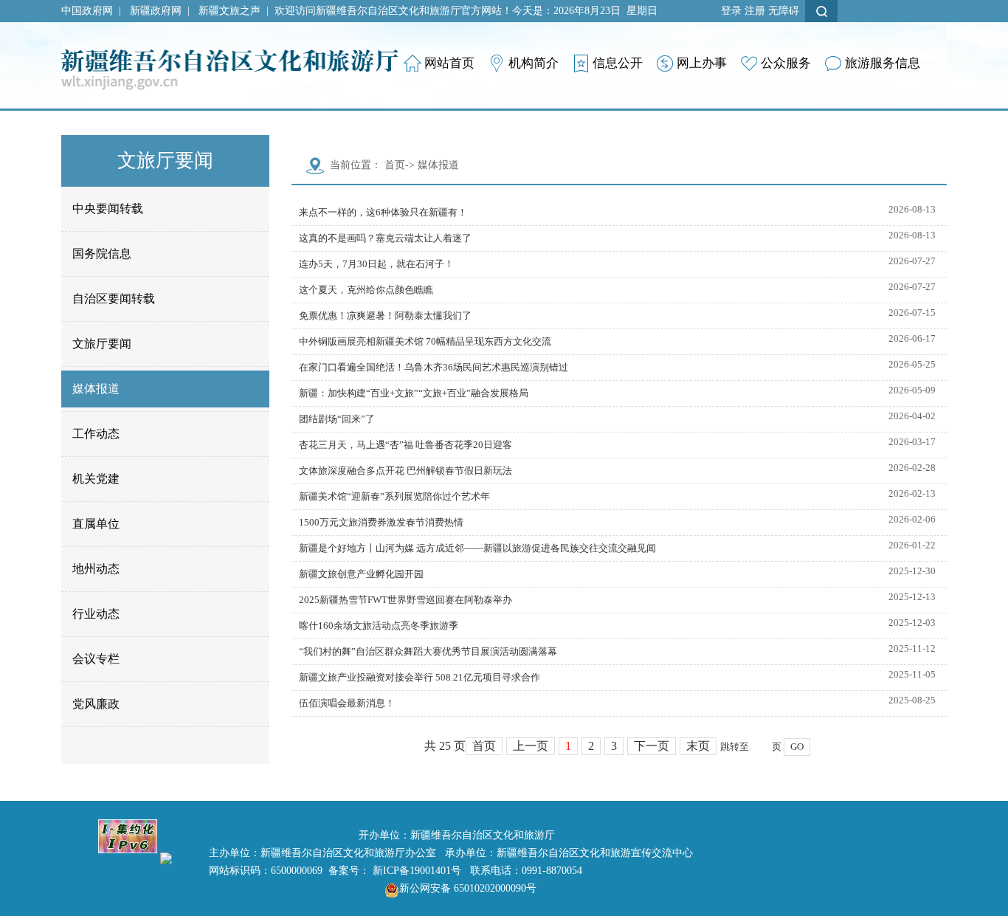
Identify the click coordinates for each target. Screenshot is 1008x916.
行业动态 (96, 613)
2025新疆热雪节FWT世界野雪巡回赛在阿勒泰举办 (405, 599)
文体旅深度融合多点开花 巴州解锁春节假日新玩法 (405, 470)
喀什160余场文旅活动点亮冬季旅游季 (378, 625)
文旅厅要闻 (101, 343)
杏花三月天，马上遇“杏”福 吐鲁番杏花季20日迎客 (405, 444)
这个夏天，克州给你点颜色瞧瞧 (366, 289)
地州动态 (96, 568)
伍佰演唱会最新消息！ (347, 703)
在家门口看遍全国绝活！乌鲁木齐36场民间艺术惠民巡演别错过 (433, 367)
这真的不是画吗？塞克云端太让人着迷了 (385, 238)
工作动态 (96, 433)
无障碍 (783, 10)
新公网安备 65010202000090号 (467, 888)
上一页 (530, 746)
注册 (755, 10)
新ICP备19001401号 (417, 870)
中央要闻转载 (107, 208)
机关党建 (96, 478)
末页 (698, 746)
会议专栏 (96, 658)
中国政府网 (87, 10)
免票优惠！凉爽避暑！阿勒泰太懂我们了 (385, 315)
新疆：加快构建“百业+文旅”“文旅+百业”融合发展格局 (413, 393)
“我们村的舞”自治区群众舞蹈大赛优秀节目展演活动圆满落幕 (428, 651)
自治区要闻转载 (113, 298)
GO (797, 746)
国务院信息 (101, 253)
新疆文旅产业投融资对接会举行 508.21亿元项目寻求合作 (419, 677)
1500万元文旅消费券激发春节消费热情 (381, 522)
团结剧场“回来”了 (337, 418)
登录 (731, 10)
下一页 (651, 746)
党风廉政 (96, 704)
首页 (394, 165)
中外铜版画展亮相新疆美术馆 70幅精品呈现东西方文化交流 (425, 341)
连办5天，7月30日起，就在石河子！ (376, 263)
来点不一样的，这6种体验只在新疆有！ (383, 212)
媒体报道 (96, 388)
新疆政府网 (156, 10)
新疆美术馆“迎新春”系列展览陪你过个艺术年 (394, 496)
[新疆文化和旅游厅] (229, 55)
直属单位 (96, 523)
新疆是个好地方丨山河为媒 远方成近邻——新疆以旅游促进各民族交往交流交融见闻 (477, 548)
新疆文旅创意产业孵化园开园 (361, 573)
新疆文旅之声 (229, 10)
